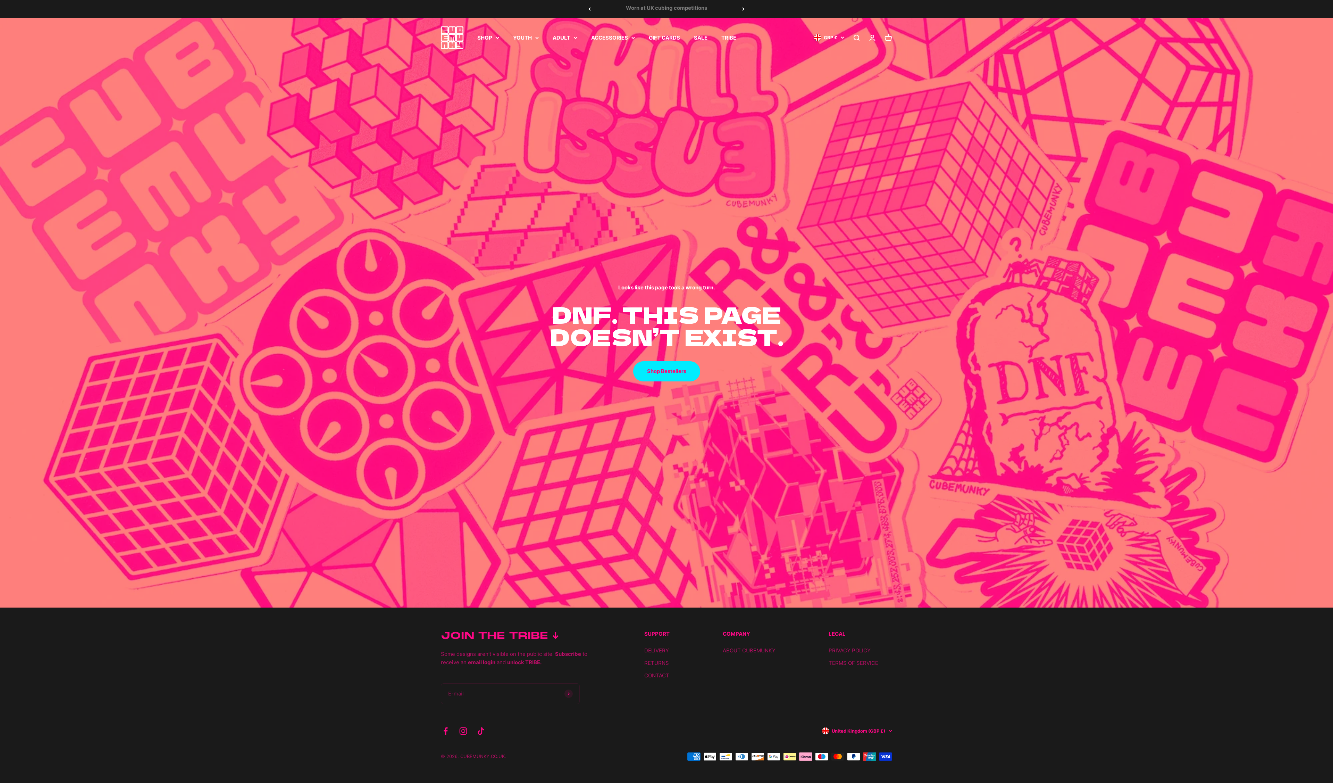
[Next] (743, 9)
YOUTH (522, 37)
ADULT (561, 37)
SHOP (484, 37)
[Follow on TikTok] (481, 731)
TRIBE (728, 37)
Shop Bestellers (666, 371)
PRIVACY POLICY (850, 650)
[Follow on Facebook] (445, 731)
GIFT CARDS (664, 37)
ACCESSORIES (609, 37)
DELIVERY (656, 650)
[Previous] (589, 9)
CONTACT (656, 675)
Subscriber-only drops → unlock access (666, 9)
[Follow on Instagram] (463, 731)
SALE (700, 37)
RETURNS (656, 663)
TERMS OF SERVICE (853, 663)
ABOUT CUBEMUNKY (749, 650)
